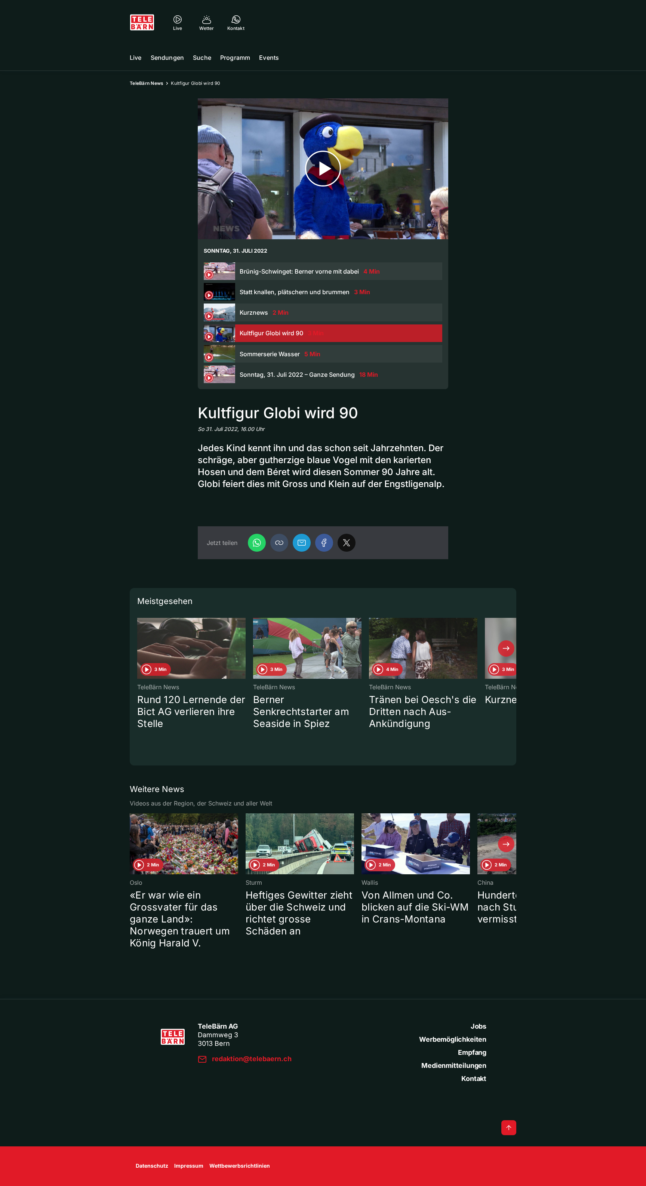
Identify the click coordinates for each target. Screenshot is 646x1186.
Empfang (472, 1052)
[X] (347, 543)
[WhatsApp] (257, 543)
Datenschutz (152, 1165)
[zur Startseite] (142, 22)
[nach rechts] (506, 648)
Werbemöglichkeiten (452, 1039)
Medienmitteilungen (453, 1065)
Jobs (478, 1026)
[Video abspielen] (323, 168)
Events (269, 57)
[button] (279, 543)
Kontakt (473, 1078)
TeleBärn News (146, 83)
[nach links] (140, 648)
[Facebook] (324, 543)
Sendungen (167, 57)
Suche (202, 57)
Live (136, 57)
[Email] (302, 543)
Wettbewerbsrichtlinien (239, 1165)
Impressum (188, 1165)
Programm (235, 57)
